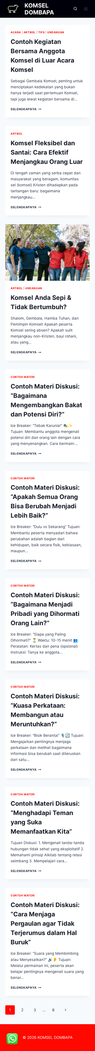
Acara (16, 32)
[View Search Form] (75, 9)
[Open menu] (86, 8)
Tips (41, 32)
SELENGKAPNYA (26, 109)
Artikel (30, 32)
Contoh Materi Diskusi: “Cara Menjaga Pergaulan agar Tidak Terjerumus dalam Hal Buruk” (45, 923)
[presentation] (47, 252)
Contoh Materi (23, 377)
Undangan (55, 32)
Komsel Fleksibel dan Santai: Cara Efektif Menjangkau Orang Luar (47, 152)
